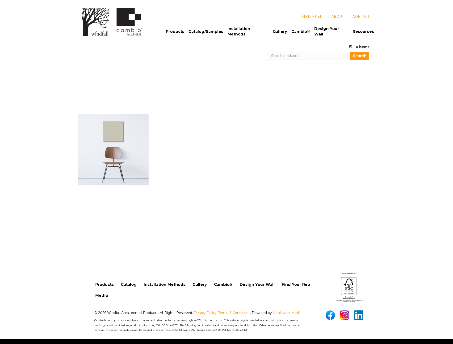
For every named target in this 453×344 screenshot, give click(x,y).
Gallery (280, 31)
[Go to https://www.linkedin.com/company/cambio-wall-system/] (358, 315)
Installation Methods (238, 31)
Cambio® (300, 31)
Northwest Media (287, 313)
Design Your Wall (326, 31)
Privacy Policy (205, 313)
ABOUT (337, 16)
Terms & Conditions (234, 313)
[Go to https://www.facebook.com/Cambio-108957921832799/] (330, 315)
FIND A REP (312, 16)
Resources (363, 31)
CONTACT (361, 16)
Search (359, 55)
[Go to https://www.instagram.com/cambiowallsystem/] (344, 315)
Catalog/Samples (206, 31)
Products (175, 31)
